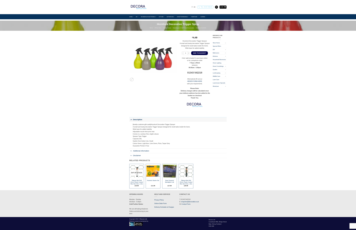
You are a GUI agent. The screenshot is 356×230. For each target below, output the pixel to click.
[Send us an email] (194, 7)
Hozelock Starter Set (153, 180)
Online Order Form (160, 203)
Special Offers (217, 46)
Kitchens (215, 56)
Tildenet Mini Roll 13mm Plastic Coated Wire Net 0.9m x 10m (136, 182)
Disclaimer (137, 155)
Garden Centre (167, 28)
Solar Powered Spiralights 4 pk (169, 181)
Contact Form (186, 204)
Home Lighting (217, 63)
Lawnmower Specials (219, 83)
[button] (223, 7)
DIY (137, 16)
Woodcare (216, 86)
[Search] (216, 7)
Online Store (158, 28)
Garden (202, 16)
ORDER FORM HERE (194, 81)
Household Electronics (148, 16)
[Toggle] (225, 43)
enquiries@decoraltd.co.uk (190, 201)
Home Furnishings (182, 16)
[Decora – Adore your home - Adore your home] (143, 7)
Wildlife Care (216, 76)
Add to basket (199, 53)
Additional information (141, 151)
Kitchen (161, 16)
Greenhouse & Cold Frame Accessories (183, 28)
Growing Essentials (201, 28)
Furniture (194, 16)
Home (130, 16)
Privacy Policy (159, 200)
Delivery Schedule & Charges (164, 207)
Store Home (216, 43)
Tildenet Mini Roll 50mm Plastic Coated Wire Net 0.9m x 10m (186, 182)
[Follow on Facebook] (192, 7)
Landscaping (216, 73)
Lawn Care (216, 79)
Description (137, 120)
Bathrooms (170, 16)
